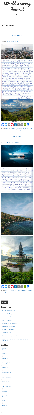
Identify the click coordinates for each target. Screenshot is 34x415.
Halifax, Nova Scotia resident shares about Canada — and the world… (16, 339)
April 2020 (4, 405)
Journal (16, 128)
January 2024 (5, 367)
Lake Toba (29, 128)
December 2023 (6, 372)
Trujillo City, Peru (6, 332)
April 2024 (4, 353)
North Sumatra (9, 130)
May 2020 (4, 400)
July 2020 (4, 391)
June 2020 (4, 396)
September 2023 (6, 386)
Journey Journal (22, 128)
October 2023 (5, 381)
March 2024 (5, 358)
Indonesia (11, 128)
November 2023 (6, 377)
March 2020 (5, 410)
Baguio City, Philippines (8, 317)
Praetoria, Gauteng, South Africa (10, 336)
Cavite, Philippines (7, 320)
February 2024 (6, 363)
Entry (6, 128)
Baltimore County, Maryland (9, 323)
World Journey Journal (17, 6)
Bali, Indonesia (17, 136)
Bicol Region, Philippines (8, 326)
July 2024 (4, 349)
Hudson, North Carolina (8, 329)
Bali (6, 290)
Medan (3, 130)
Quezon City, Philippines (8, 310)
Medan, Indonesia (17, 35)
